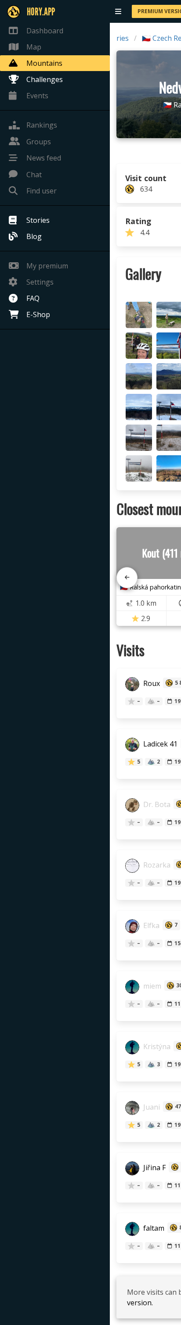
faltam (152, 1228)
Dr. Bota (155, 805)
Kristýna (155, 1047)
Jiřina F (153, 1168)
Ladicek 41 (159, 744)
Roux (150, 684)
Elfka (150, 926)
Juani (150, 1107)
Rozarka (155, 865)
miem (151, 986)
